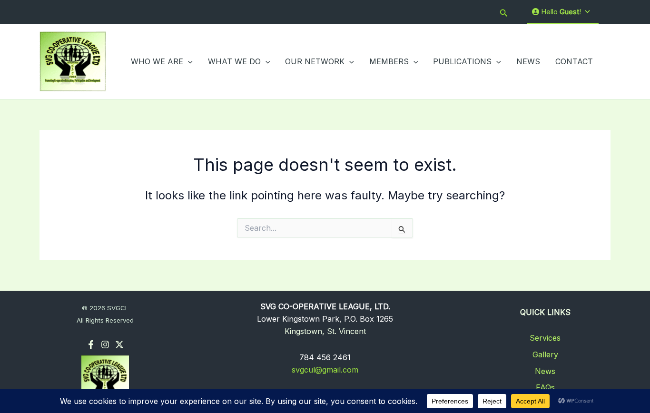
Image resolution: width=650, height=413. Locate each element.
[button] (504, 12)
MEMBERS (389, 61)
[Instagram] (105, 344)
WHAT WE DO (234, 61)
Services (545, 338)
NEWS (528, 61)
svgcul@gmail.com (325, 369)
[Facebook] (91, 344)
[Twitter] (119, 344)
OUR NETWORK (315, 61)
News (545, 371)
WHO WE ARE (157, 61)
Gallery (545, 354)
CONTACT (574, 61)
